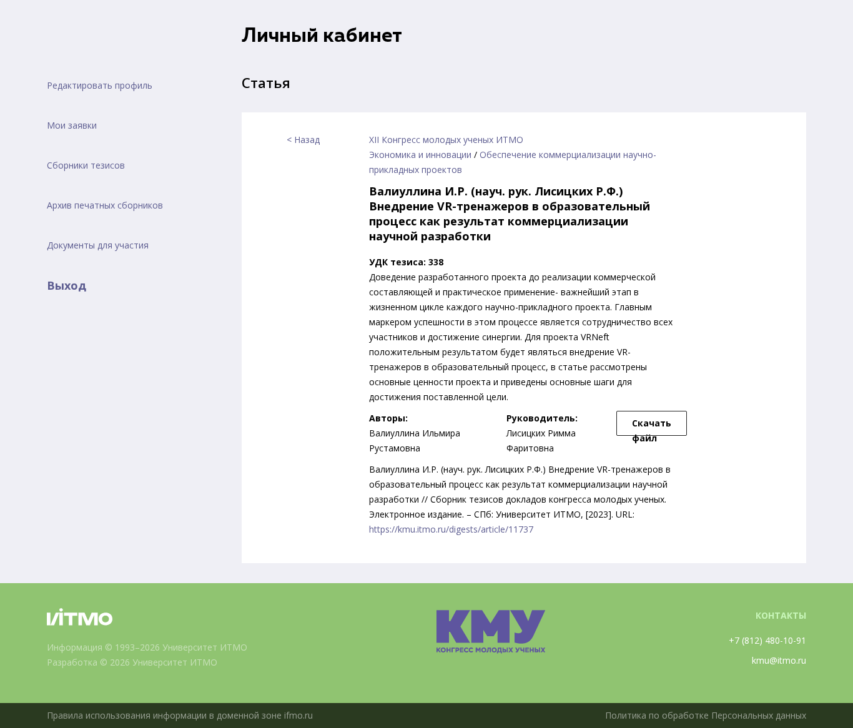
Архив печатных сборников (105, 205)
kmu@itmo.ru (779, 660)
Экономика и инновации (420, 154)
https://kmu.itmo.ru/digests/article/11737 (451, 529)
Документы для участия (98, 245)
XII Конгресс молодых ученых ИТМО (446, 139)
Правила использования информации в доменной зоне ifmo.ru (180, 715)
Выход (66, 285)
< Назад (303, 139)
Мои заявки (72, 125)
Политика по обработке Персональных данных (705, 715)
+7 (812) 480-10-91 (767, 640)
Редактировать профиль (99, 85)
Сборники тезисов (86, 165)
